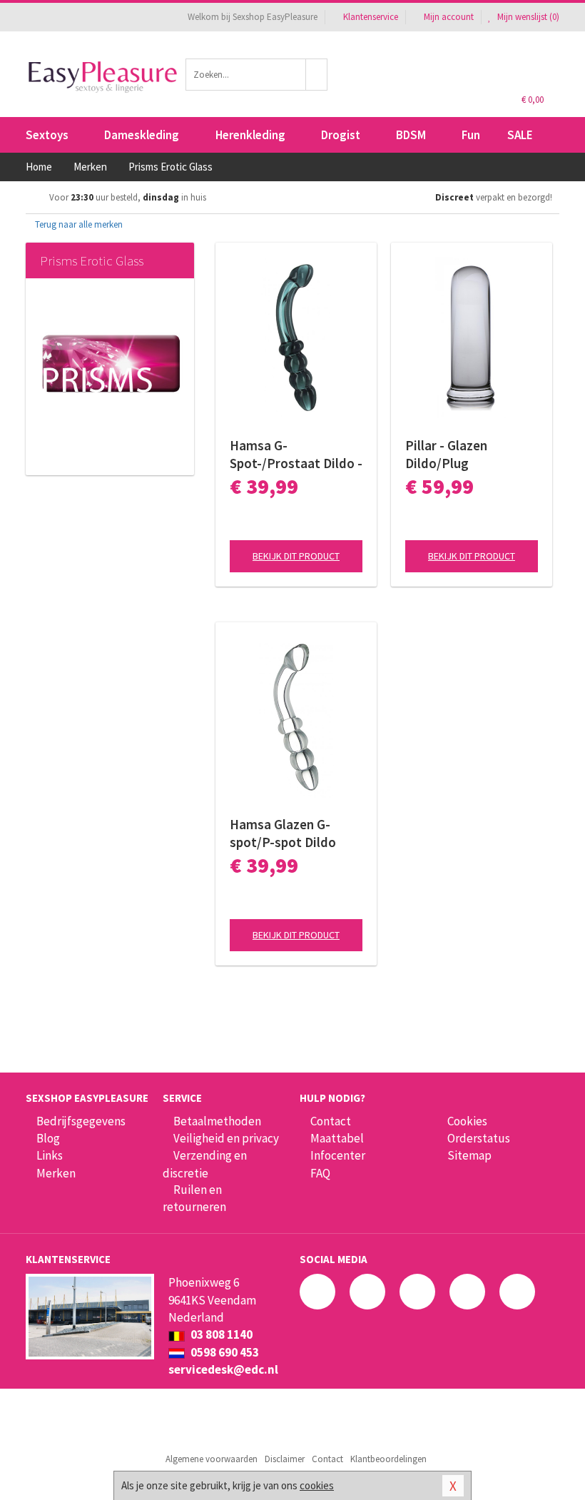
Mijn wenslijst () (527, 17)
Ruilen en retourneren (194, 1198)
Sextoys (47, 135)
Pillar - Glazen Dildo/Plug (446, 454)
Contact (330, 1121)
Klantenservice (370, 17)
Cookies (467, 1121)
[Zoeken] (316, 75)
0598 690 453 (223, 1352)
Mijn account (449, 17)
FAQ (320, 1173)
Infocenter (337, 1155)
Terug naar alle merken (78, 224)
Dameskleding (141, 135)
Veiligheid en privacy (226, 1138)
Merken (56, 1173)
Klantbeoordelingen (388, 1459)
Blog (48, 1138)
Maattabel (337, 1138)
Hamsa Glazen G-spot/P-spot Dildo (283, 833)
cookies (317, 1485)
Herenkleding (250, 135)
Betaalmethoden (217, 1121)
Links (49, 1155)
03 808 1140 (220, 1334)
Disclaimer (285, 1459)
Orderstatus (478, 1138)
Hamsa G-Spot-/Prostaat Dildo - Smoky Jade (296, 454)
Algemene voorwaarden (212, 1459)
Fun (471, 135)
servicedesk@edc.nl (223, 1369)
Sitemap (469, 1155)
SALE (520, 135)
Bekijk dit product (296, 555)
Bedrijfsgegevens (81, 1121)
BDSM (411, 135)
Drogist (340, 135)
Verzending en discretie (205, 1163)
